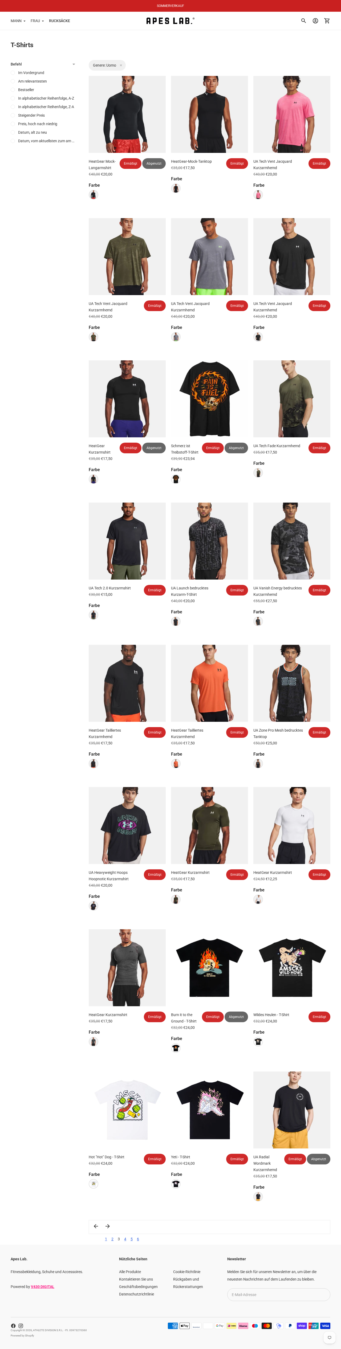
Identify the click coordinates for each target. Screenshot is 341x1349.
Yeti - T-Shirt (180, 1157)
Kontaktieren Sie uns (136, 1279)
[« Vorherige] (96, 1226)
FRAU (35, 21)
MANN (16, 21)
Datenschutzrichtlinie (136, 1294)
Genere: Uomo (104, 65)
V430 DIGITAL (42, 1287)
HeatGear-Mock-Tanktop (191, 161)
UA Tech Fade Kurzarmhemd (276, 446)
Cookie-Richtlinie (186, 1272)
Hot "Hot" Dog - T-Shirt (106, 1157)
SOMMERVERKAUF (170, 6)
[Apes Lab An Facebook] (13, 1325)
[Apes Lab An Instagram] (20, 1325)
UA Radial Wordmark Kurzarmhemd (265, 1163)
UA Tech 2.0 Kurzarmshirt (110, 588)
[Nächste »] (107, 1226)
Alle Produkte (130, 1272)
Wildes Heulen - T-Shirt (271, 1015)
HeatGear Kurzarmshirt (190, 872)
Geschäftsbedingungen (138, 1287)
